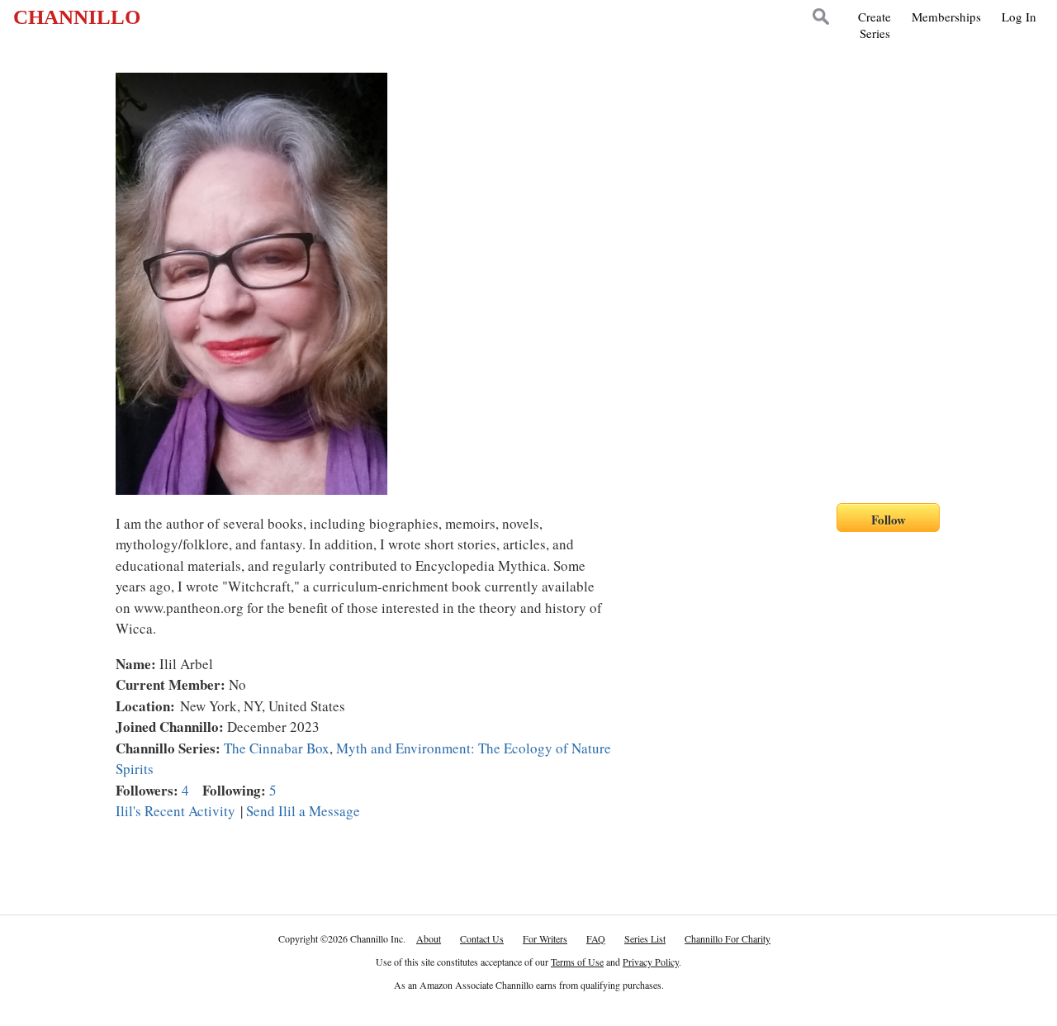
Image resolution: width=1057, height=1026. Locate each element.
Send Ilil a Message (303, 810)
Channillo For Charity (727, 938)
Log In (1019, 16)
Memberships (946, 16)
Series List (645, 938)
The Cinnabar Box (276, 748)
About (428, 938)
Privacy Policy (651, 961)
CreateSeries (874, 24)
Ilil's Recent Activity (175, 810)
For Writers (545, 938)
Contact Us (482, 938)
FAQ (595, 938)
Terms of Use (577, 961)
